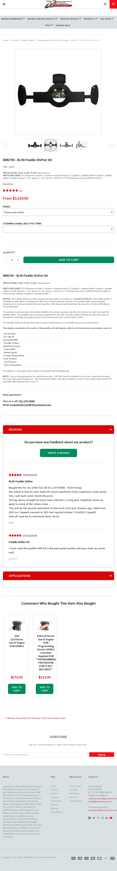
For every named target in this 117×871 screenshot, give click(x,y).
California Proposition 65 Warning (23, 718)
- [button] (6, 259)
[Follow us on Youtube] (111, 818)
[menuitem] (13, 19)
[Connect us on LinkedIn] (107, 818)
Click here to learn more (53, 718)
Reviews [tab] (15, 429)
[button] (4, 4)
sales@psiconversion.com (100, 801)
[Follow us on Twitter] (94, 818)
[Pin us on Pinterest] (98, 818)
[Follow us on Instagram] (102, 818)
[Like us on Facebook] (89, 818)
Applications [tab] (19, 576)
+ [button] (18, 259)
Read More (8, 184)
